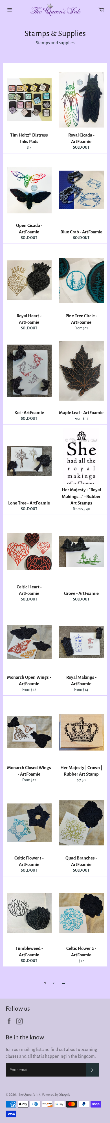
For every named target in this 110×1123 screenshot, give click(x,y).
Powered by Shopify (56, 1095)
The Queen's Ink (28, 1095)
